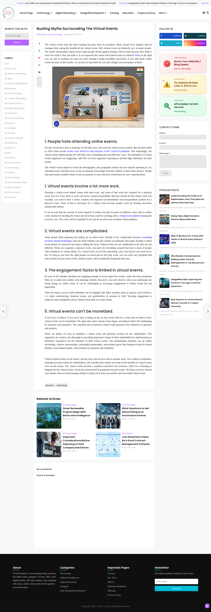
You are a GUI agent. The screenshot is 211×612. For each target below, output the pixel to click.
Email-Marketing (15, 118)
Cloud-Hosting (14, 93)
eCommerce (13, 192)
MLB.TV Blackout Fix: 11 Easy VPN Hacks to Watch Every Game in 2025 (187, 239)
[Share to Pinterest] (39, 58)
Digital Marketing (65, 13)
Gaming (114, 13)
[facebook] (161, 35)
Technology (43, 13)
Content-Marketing (16, 98)
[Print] (39, 72)
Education (128, 13)
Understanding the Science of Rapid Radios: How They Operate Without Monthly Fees (187, 199)
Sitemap (112, 590)
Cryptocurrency (146, 13)
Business (11, 88)
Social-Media (14, 162)
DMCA (111, 582)
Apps (9, 78)
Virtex (138, 55)
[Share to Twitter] (39, 51)
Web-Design (13, 177)
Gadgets (11, 128)
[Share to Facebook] (39, 44)
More (162, 13)
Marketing (12, 142)
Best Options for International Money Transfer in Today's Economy (186, 303)
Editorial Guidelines (117, 586)
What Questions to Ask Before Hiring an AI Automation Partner (135, 412)
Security (201, 3)
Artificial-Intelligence (17, 83)
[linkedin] (186, 35)
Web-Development (17, 182)
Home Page (26, 13)
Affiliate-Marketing (16, 73)
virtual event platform (130, 215)
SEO (9, 152)
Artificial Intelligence (69, 577)
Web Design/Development (73, 590)
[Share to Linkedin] (39, 65)
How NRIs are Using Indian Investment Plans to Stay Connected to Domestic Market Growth (66, 3)
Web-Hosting (14, 187)
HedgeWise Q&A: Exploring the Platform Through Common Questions (158, 3)
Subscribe (176, 588)
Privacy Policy (114, 595)
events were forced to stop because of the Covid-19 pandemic (98, 151)
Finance (16, 3)
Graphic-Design (15, 137)
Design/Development (92, 13)
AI (8, 63)
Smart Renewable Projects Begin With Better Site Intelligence (76, 412)
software (11, 197)
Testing (10, 172)
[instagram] (186, 43)
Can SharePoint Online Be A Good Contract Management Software (136, 440)
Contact (111, 573)
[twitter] (162, 43)
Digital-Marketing (15, 108)
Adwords (11, 68)
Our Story (112, 577)
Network (11, 147)
